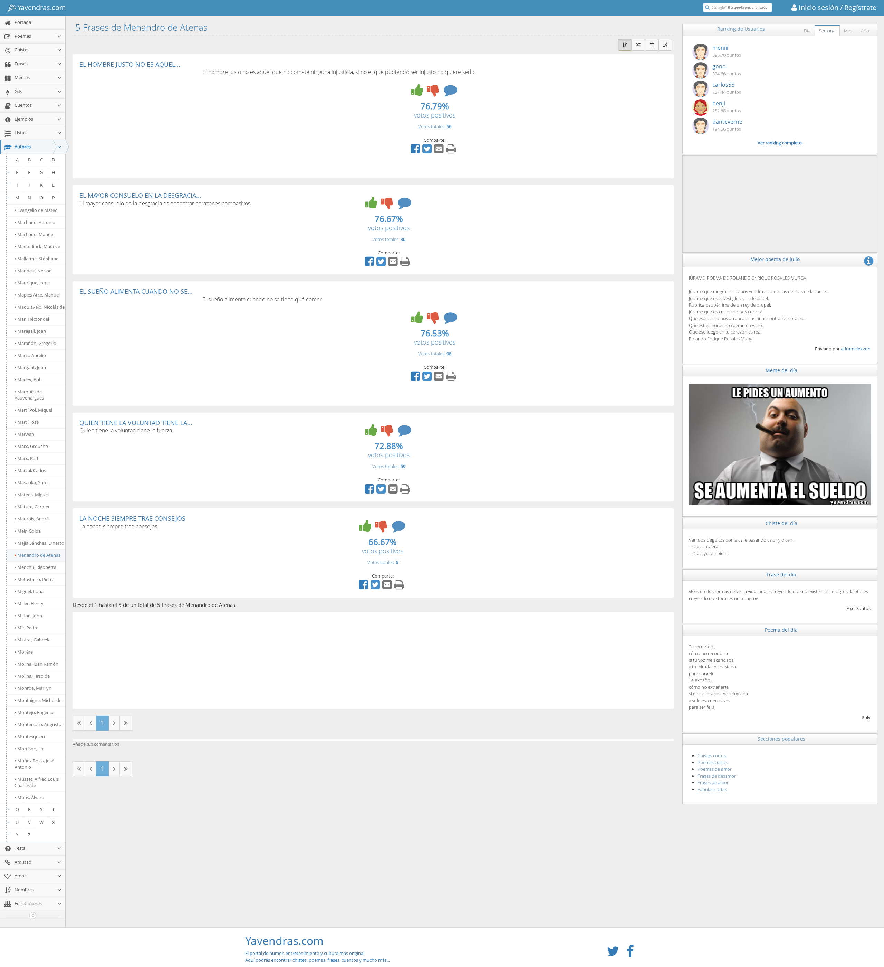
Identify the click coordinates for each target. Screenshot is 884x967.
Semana (827, 31)
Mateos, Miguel (33, 494)
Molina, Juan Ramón (37, 664)
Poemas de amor (715, 769)
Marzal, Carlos (31, 470)
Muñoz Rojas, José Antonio (34, 764)
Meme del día (781, 370)
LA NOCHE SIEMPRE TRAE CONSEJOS (132, 518)
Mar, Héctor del (33, 319)
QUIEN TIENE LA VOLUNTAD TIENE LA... (135, 423)
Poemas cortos (713, 762)
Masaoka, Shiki (32, 482)
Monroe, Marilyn (34, 688)
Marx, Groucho (32, 446)
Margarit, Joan (31, 367)
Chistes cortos (712, 755)
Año (865, 31)
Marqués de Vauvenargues (29, 394)
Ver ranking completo (780, 143)
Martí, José (28, 422)
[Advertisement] (137, 119)
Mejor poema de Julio (775, 259)
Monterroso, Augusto (39, 724)
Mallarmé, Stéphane (37, 258)
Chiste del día (781, 523)
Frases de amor (713, 782)
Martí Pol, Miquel (34, 410)
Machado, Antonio (36, 222)
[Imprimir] (452, 151)
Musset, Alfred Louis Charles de (37, 782)
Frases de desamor (717, 776)
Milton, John (29, 615)
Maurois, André (33, 519)
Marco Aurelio (31, 355)
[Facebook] (416, 151)
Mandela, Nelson (34, 270)
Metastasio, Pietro (36, 579)
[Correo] (439, 151)
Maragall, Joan (31, 331)
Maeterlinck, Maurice (38, 246)
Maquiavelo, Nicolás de (41, 307)
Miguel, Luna (30, 591)
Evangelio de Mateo (37, 210)
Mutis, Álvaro (30, 797)
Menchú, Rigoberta (36, 567)
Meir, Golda (29, 531)
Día (807, 31)
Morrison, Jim (31, 748)
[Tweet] (427, 151)
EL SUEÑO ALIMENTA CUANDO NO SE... (136, 291)
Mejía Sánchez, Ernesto (40, 543)
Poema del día (781, 630)
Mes (848, 31)
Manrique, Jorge (33, 283)
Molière (25, 652)
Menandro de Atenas (38, 555)
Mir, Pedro (28, 628)
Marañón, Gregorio (36, 343)
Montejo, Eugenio (35, 712)
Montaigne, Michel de (39, 700)
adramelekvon (856, 349)
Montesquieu (31, 736)
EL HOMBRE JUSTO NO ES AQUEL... (129, 64)
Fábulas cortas (712, 789)
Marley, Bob (29, 379)
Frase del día (781, 574)
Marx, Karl (27, 458)
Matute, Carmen (34, 507)
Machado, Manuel (35, 234)
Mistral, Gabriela (33, 640)
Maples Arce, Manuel (38, 295)
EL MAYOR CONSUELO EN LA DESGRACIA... (140, 195)
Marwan (25, 434)
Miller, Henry (30, 603)
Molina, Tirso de (33, 676)
